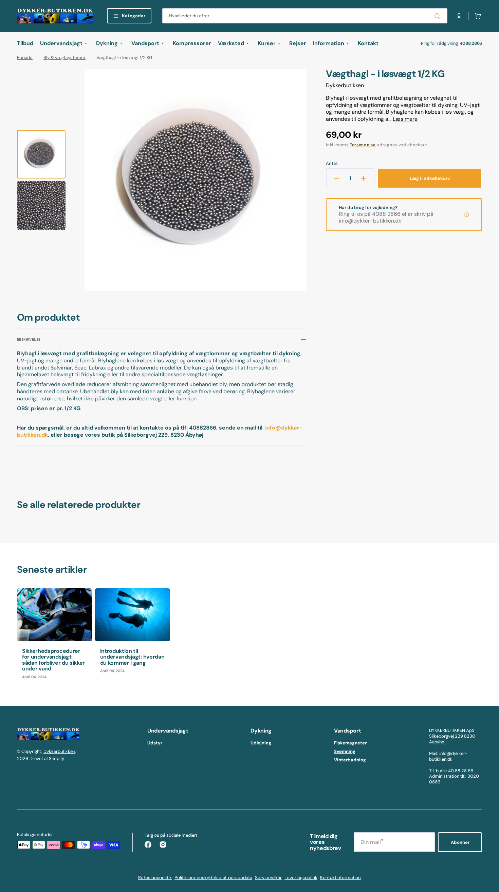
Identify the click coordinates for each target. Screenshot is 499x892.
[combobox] (304, 15)
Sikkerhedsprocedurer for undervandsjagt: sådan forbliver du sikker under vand (53, 659)
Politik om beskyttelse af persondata (213, 877)
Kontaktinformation (340, 877)
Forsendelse (363, 145)
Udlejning (261, 743)
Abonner (460, 842)
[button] (458, 15)
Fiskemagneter (350, 743)
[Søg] (438, 15)
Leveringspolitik (300, 877)
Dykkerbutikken (59, 751)
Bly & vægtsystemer (64, 57)
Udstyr (154, 743)
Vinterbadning (350, 760)
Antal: (332, 163)
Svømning (344, 751)
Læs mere (405, 118)
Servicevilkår (268, 877)
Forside (25, 57)
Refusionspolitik (155, 877)
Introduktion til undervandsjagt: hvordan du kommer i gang (132, 656)
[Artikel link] (54, 636)
